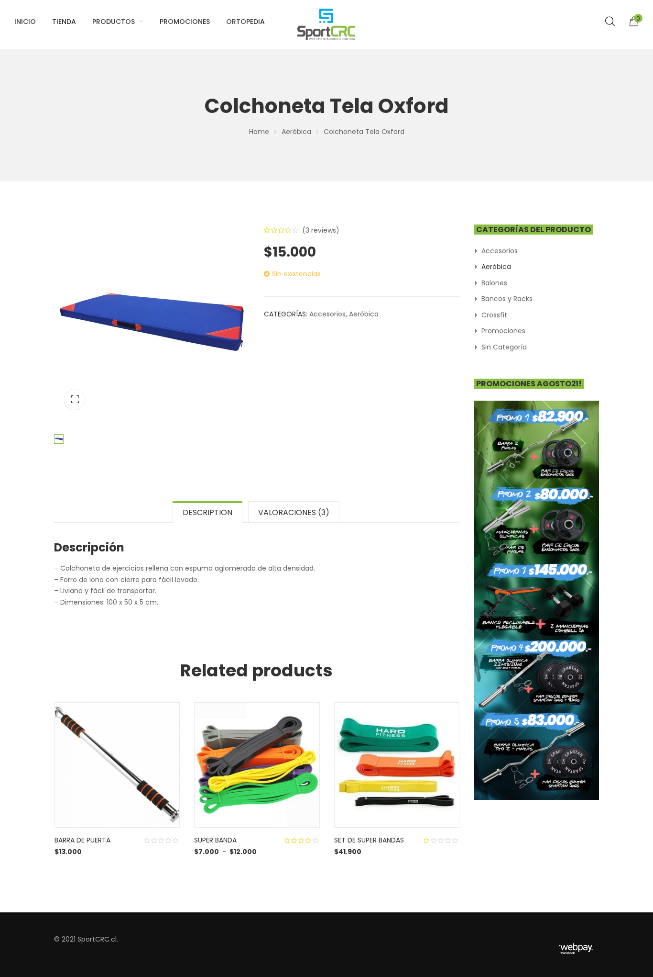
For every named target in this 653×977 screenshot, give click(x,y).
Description (207, 512)
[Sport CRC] (326, 24)
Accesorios (327, 314)
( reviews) (320, 230)
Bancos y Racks (507, 298)
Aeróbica (296, 131)
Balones (494, 283)
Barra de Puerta (82, 840)
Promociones (503, 331)
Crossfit (494, 315)
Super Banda (215, 840)
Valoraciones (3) (293, 512)
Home (259, 131)
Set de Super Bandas (369, 840)
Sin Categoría (504, 347)
